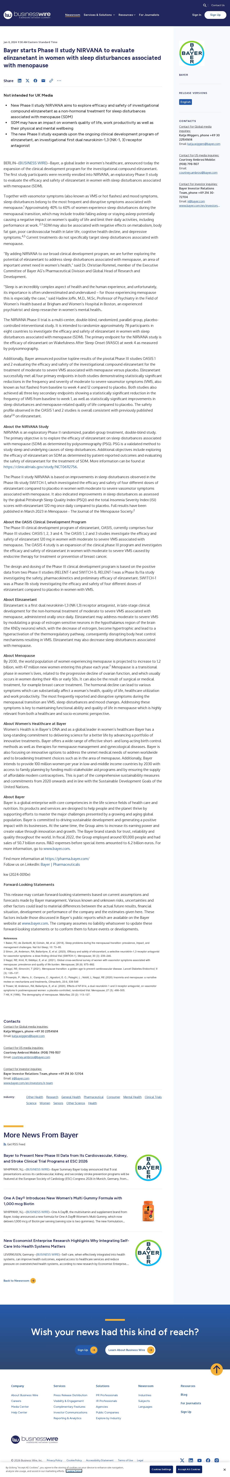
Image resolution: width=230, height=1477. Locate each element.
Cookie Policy (74, 1470)
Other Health (34, 1097)
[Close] (225, 1469)
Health (92, 1103)
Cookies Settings (161, 1469)
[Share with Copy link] (51, 81)
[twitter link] (182, 1460)
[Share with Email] (43, 81)
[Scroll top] (217, 1369)
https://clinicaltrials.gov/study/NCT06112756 (40, 466)
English (185, 102)
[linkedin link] (191, 1460)
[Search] (204, 5)
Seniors (58, 1103)
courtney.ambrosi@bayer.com (31, 1057)
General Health (71, 1097)
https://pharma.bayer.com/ (67, 858)
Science (31, 1103)
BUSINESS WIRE (32, 163)
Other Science (75, 1103)
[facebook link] (208, 1460)
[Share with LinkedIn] (19, 81)
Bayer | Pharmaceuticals (60, 864)
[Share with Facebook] (35, 81)
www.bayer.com (56, 848)
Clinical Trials (153, 1097)
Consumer (113, 1097)
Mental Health (132, 1097)
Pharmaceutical (94, 1097)
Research (52, 1097)
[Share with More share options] (59, 81)
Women (45, 1103)
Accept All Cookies (189, 1469)
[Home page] (27, 15)
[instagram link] (217, 1460)
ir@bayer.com (20, 1078)
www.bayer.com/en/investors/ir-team (28, 1083)
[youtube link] (199, 1460)
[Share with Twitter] (27, 81)
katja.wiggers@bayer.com (28, 1036)
